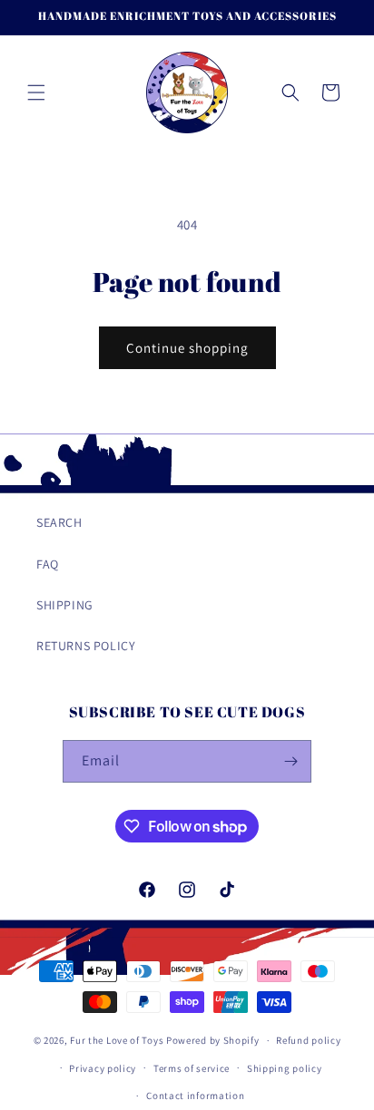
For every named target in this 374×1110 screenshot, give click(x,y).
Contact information (195, 1095)
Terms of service (191, 1068)
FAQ (47, 564)
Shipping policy (284, 1068)
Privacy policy (102, 1068)
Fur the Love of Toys (118, 1040)
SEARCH (59, 522)
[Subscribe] (290, 761)
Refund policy (308, 1040)
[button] (36, 92)
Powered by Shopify (213, 1040)
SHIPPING (65, 605)
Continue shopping (187, 347)
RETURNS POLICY (85, 646)
